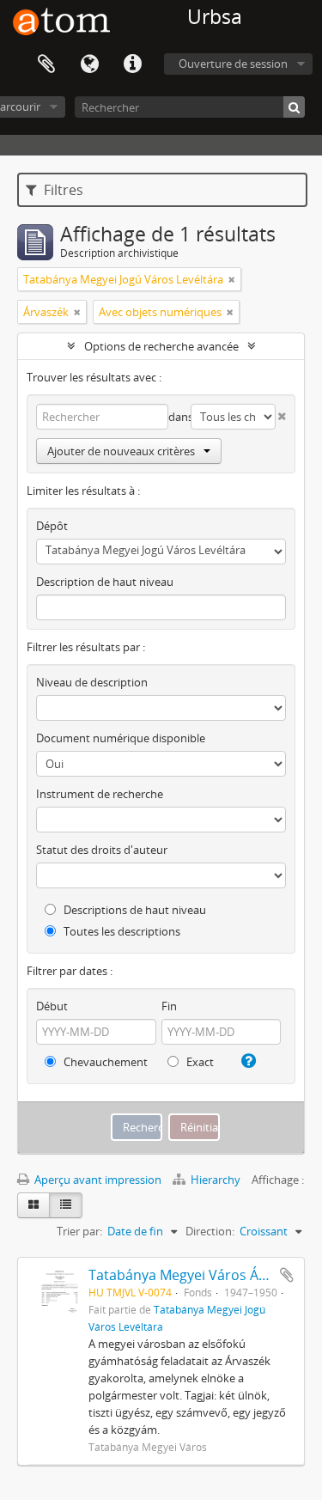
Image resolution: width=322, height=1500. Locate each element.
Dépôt (52, 526)
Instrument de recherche (99, 794)
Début (52, 1006)
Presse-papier (46, 64)
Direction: (209, 1231)
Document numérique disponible (120, 738)
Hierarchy (215, 1179)
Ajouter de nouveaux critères (121, 451)
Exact (199, 1062)
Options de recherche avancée (161, 346)
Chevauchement (104, 1062)
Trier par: (79, 1231)
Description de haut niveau (104, 581)
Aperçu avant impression (96, 1179)
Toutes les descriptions (120, 931)
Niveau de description (92, 682)
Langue (89, 64)
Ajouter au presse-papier (286, 1275)
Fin (169, 1006)
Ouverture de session (233, 63)
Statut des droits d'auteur (101, 849)
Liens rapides (132, 64)
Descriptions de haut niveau (133, 910)
